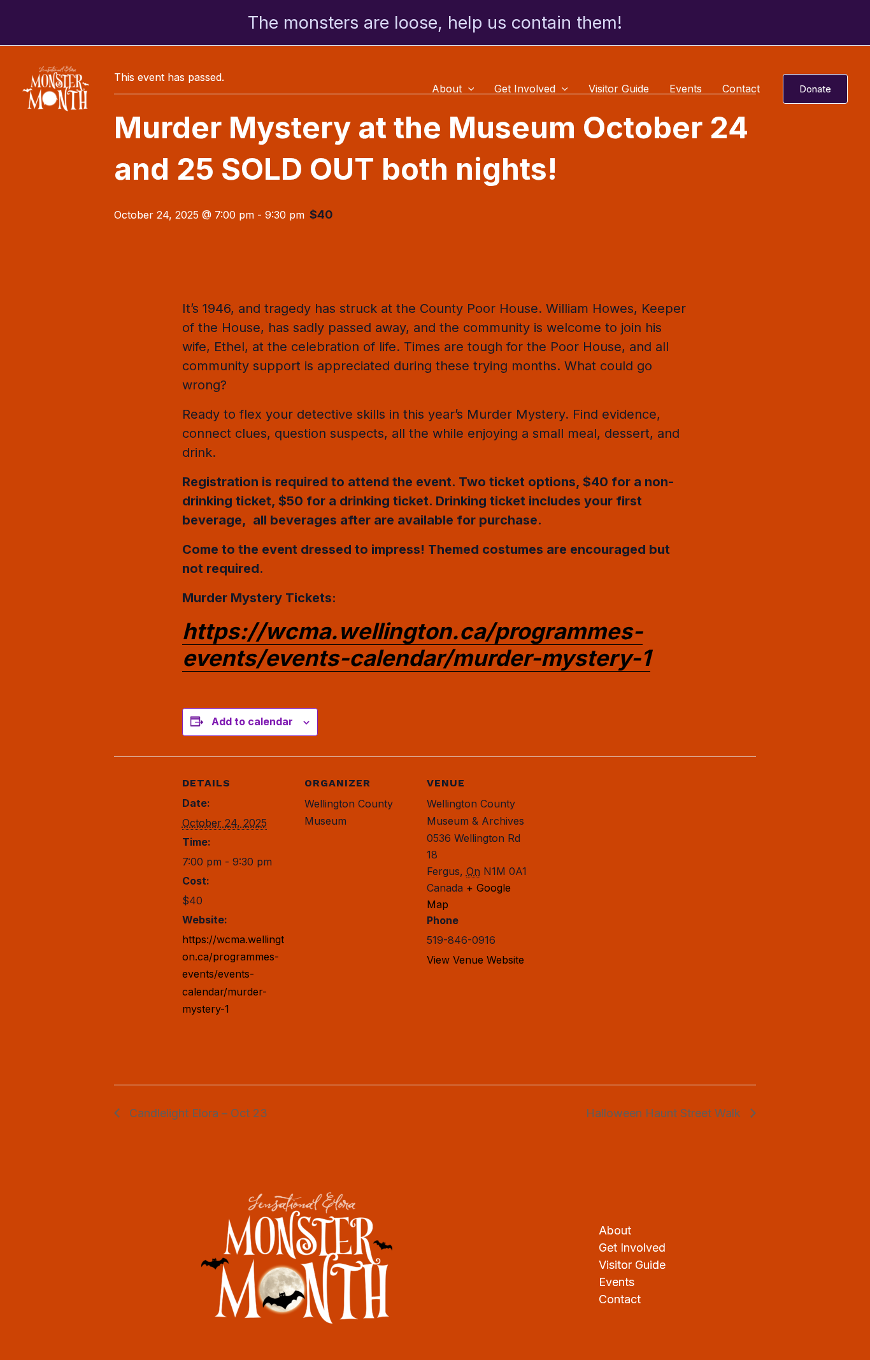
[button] (468, 88)
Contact (741, 88)
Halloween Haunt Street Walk (665, 1113)
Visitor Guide (618, 88)
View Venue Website (475, 959)
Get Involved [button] (524, 88)
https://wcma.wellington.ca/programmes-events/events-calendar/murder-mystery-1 (416, 644)
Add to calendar (252, 721)
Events (685, 88)
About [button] (447, 88)
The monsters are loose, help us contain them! (435, 22)
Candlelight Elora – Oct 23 (196, 1113)
